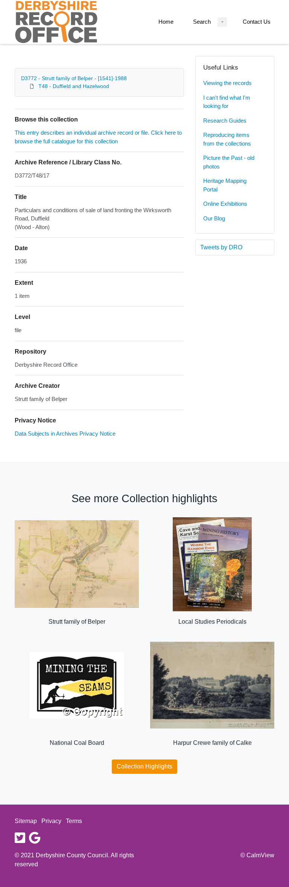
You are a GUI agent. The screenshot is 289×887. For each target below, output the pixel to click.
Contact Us (257, 21)
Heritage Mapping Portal (224, 185)
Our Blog (214, 218)
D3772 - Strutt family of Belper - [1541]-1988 (74, 78)
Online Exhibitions (225, 203)
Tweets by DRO (221, 247)
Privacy (51, 821)
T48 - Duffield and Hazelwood (73, 86)
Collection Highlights (144, 766)
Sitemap (26, 821)
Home (165, 21)
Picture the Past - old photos (228, 162)
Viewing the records (227, 83)
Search (202, 21)
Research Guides (224, 120)
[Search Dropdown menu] (222, 22)
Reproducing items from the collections (227, 139)
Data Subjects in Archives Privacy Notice (65, 433)
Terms (74, 821)
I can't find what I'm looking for (226, 101)
